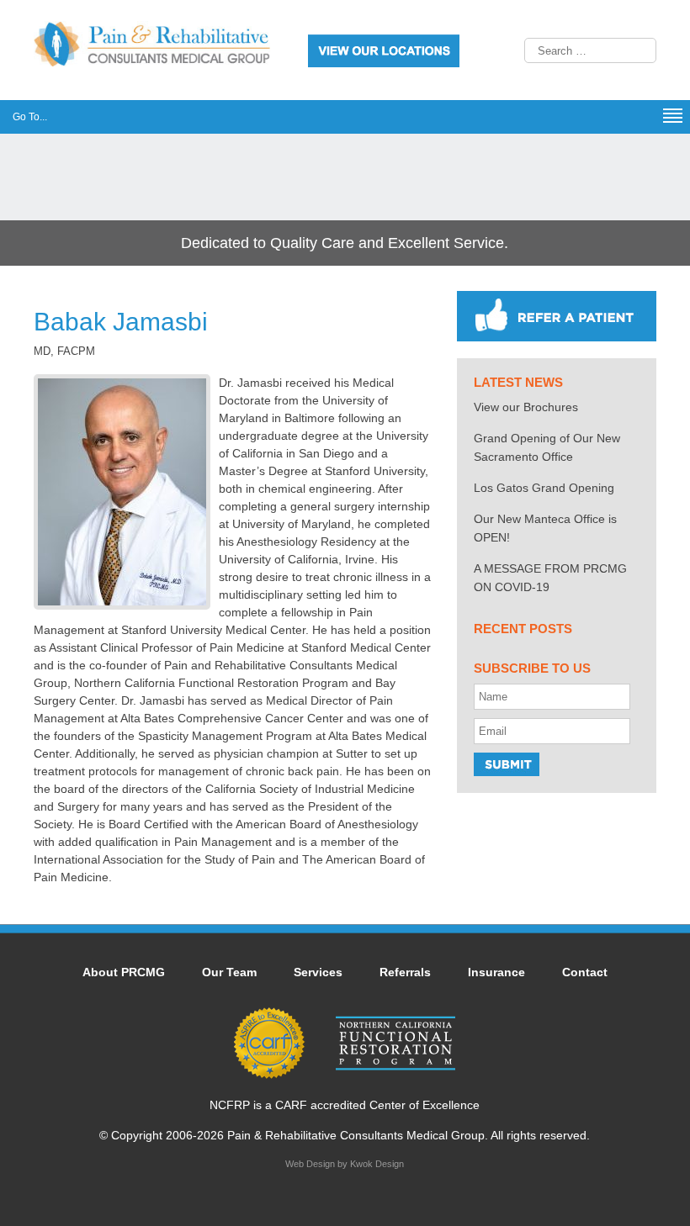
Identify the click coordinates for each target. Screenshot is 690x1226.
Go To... (30, 117)
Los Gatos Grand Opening (544, 487)
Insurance (496, 972)
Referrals (405, 972)
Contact (585, 972)
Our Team (229, 972)
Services (318, 972)
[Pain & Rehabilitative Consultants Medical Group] (152, 62)
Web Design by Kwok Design (344, 1164)
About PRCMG (123, 972)
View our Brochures (526, 407)
